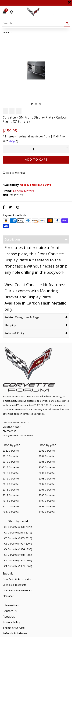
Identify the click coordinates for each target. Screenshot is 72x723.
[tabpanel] (36, 70)
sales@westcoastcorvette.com (18, 435)
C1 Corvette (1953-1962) (18, 566)
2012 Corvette (11, 495)
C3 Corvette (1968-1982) (18, 554)
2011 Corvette (11, 500)
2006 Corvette (47, 461)
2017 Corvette (11, 467)
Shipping (10, 325)
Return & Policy (14, 333)
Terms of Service (14, 628)
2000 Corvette (47, 495)
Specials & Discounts (14, 584)
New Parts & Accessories (17, 579)
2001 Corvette (47, 489)
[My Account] (11, 12)
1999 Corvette (47, 500)
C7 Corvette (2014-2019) (18, 532)
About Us (9, 617)
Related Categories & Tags (22, 317)
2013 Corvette (11, 489)
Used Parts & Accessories (17, 590)
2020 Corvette (11, 450)
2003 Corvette (47, 478)
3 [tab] (40, 104)
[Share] (4, 207)
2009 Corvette (11, 511)
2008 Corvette (47, 450)
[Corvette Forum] (46, 12)
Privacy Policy (11, 622)
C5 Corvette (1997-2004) (18, 543)
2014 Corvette (11, 484)
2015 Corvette (11, 478)
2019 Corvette (11, 456)
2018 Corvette (11, 461)
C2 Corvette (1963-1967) (18, 560)
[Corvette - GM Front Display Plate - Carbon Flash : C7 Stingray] (36, 70)
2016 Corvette (11, 473)
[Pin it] (17, 207)
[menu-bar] (67, 12)
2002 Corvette (47, 484)
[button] (66, 151)
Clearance (8, 596)
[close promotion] (69, 1)
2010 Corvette (11, 506)
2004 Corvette (47, 473)
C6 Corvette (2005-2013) (18, 538)
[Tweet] (10, 207)
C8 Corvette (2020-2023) (18, 527)
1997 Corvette (47, 511)
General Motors (23, 191)
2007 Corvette (47, 456)
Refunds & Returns (15, 633)
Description (12, 239)
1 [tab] (32, 104)
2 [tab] (36, 104)
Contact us (10, 611)
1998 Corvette (47, 506)
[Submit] (67, 23)
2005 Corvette (47, 467)
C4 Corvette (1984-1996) (18, 549)
